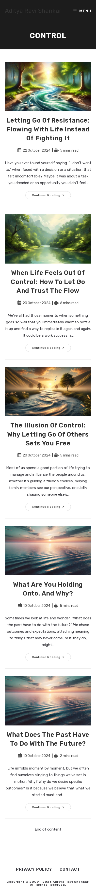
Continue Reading (51, 196)
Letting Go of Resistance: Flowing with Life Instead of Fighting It (48, 129)
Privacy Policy (34, 869)
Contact (70, 869)
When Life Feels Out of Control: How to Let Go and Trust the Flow (48, 282)
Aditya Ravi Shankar (33, 10)
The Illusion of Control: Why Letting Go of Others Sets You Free (48, 434)
